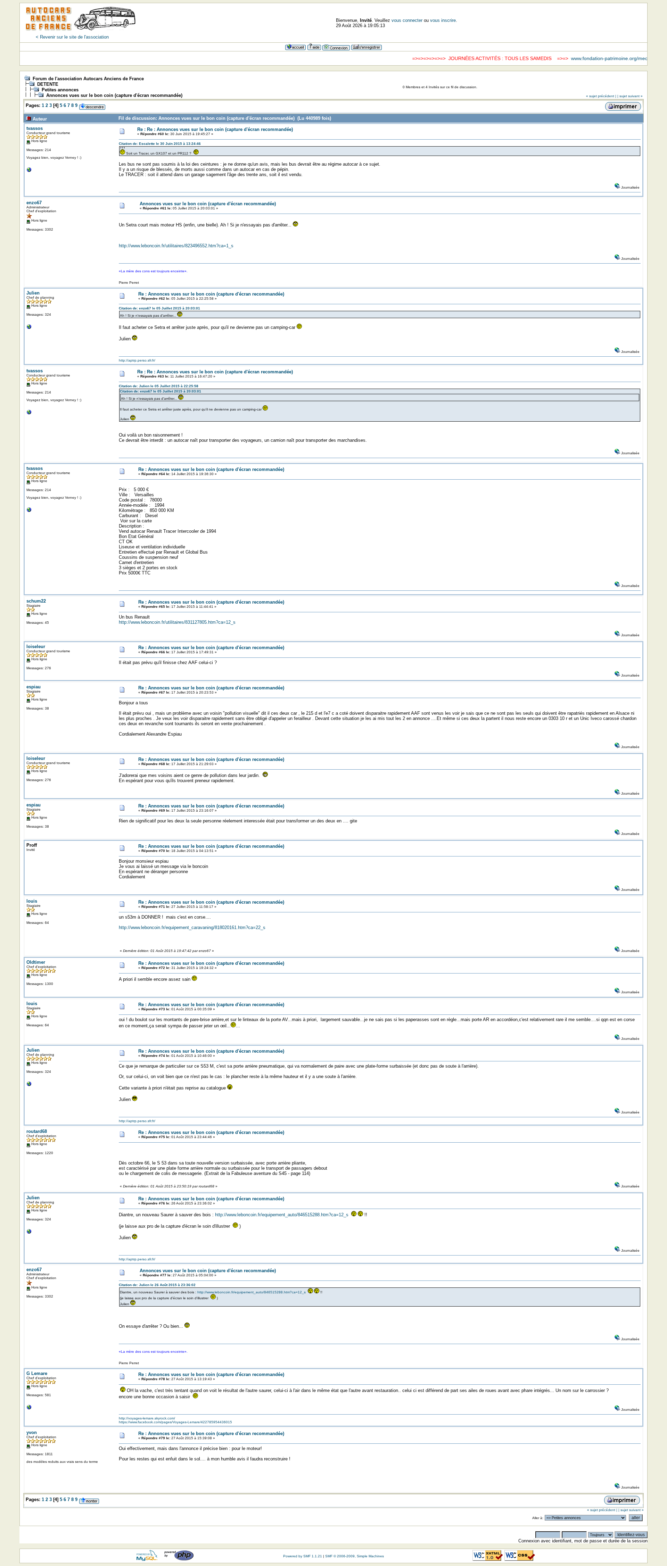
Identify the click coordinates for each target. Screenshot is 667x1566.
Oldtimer (35, 962)
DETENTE (47, 84)
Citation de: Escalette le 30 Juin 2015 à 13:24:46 (160, 144)
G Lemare (36, 1373)
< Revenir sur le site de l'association (72, 37)
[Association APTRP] (29, 328)
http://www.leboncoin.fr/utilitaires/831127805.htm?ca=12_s (177, 622)
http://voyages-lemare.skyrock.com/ (147, 1418)
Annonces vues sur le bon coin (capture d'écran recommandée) (114, 95)
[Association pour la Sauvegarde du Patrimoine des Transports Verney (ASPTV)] (29, 171)
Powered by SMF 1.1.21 (302, 1556)
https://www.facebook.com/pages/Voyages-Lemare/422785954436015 (175, 1422)
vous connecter (407, 20)
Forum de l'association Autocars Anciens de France (88, 78)
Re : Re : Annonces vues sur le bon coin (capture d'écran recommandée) (215, 129)
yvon (31, 1432)
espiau (33, 686)
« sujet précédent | (601, 96)
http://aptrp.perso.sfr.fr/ (137, 360)
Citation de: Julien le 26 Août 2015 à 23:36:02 (157, 1285)
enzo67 (34, 202)
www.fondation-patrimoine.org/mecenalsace (587, 58)
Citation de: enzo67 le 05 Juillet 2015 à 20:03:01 (159, 308)
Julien (33, 293)
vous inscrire (443, 20)
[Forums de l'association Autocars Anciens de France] (80, 32)
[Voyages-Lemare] (29, 1409)
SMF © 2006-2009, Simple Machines (354, 1556)
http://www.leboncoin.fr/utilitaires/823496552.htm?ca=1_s (176, 245)
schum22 (36, 601)
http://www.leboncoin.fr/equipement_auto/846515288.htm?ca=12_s (281, 1214)
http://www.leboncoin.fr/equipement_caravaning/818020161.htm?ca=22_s (192, 927)
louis (31, 901)
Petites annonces (60, 89)
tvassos (34, 128)
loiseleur (35, 646)
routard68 (36, 1131)
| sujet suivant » (630, 96)
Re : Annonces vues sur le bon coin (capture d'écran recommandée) (211, 294)
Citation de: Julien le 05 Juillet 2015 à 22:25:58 (158, 386)
